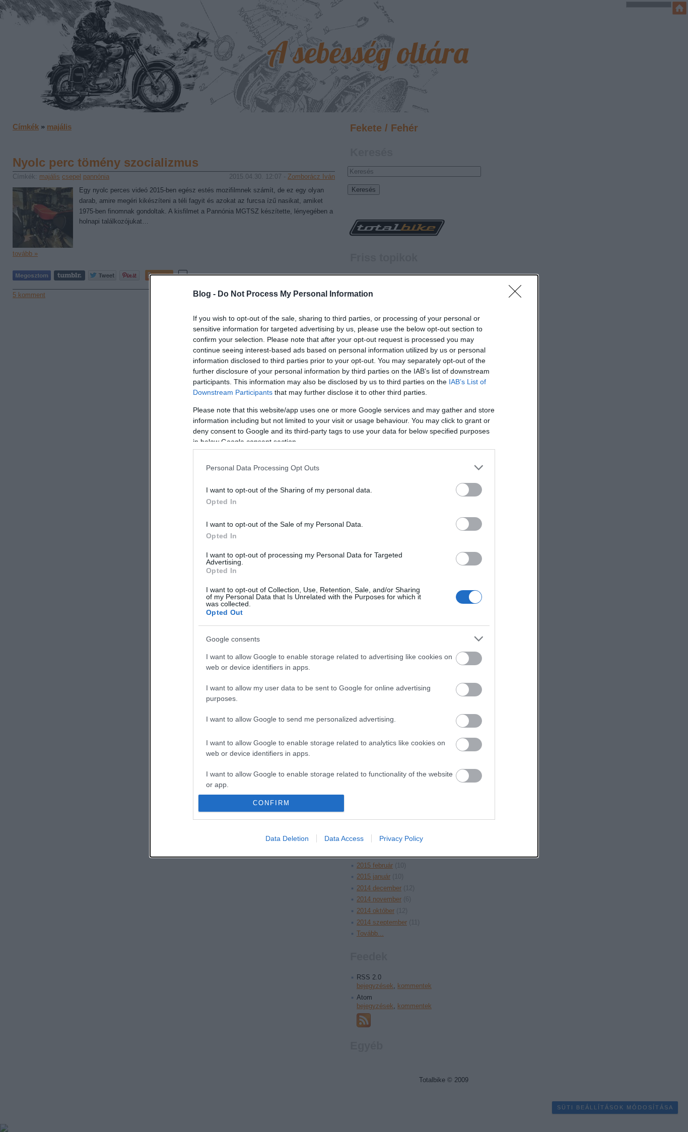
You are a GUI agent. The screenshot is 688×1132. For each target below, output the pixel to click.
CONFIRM (271, 803)
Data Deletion (287, 838)
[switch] (469, 490)
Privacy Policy (401, 838)
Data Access (344, 838)
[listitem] (344, 467)
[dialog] (344, 566)
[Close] (518, 294)
